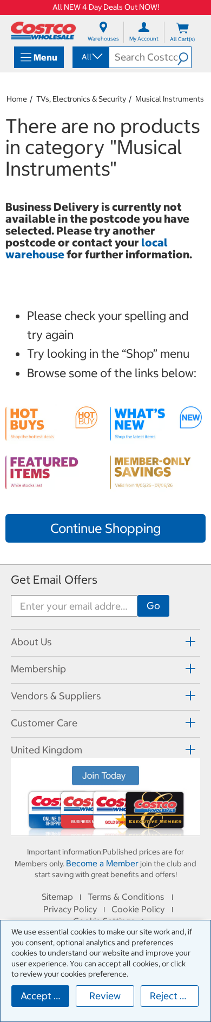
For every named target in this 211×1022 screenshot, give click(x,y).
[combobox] (90, 57)
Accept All (43, 996)
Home (16, 99)
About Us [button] (31, 642)
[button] (184, 57)
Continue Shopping (105, 528)
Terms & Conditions (126, 896)
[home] (43, 30)
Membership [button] (38, 669)
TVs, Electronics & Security (81, 99)
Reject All (171, 996)
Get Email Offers (54, 579)
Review (105, 996)
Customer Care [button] (44, 723)
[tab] (105, 641)
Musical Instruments (169, 99)
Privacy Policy (70, 909)
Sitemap (57, 896)
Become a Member (102, 863)
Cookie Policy (137, 909)
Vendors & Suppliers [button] (56, 696)
